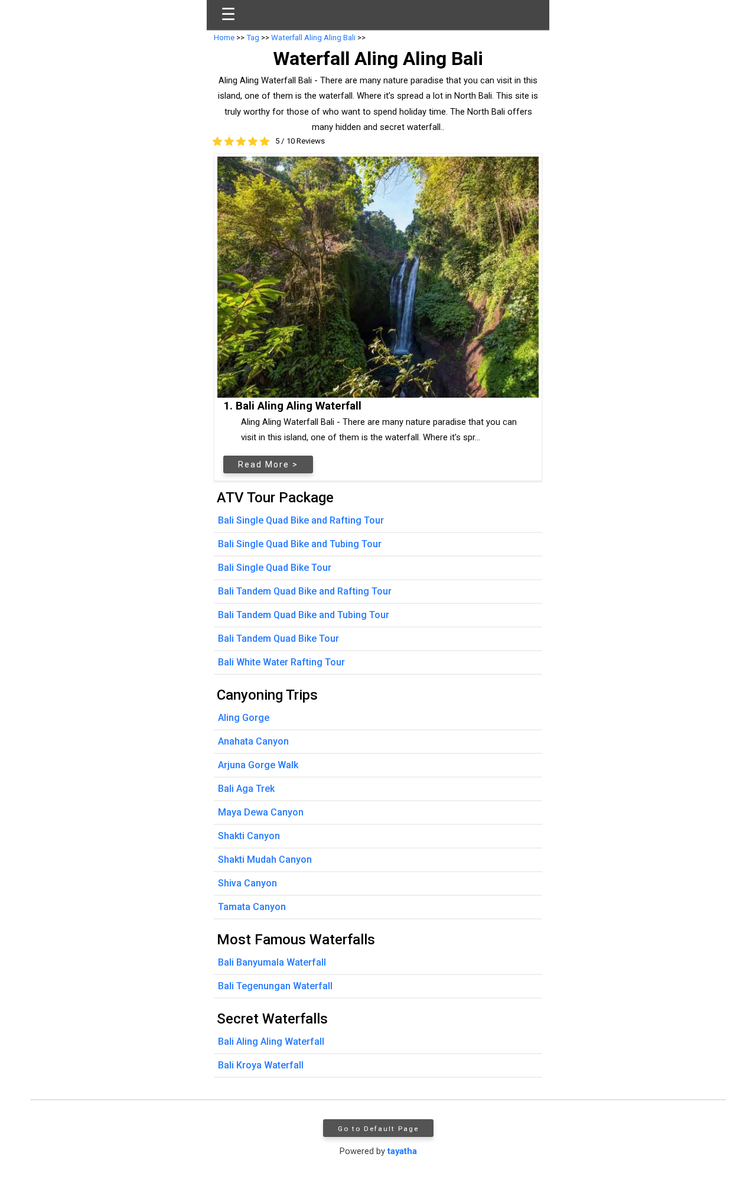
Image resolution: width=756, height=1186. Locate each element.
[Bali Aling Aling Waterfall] (378, 277)
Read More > (268, 464)
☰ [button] (228, 14)
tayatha (402, 1151)
